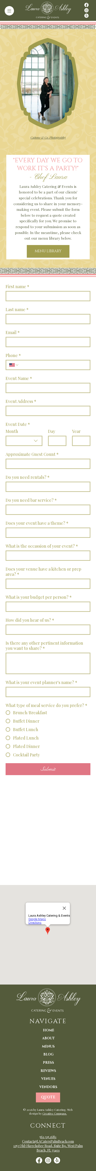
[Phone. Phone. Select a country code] (14, 365)
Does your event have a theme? (37, 523)
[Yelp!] (86, 16)
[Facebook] (86, 5)
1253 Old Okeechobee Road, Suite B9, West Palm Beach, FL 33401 (48, 1148)
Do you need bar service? (31, 500)
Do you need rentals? (28, 477)
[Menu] (9, 11)
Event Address (21, 401)
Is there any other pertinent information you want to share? (44, 645)
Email (13, 332)
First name (17, 286)
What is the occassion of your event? (42, 546)
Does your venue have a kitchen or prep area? (43, 571)
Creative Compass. (54, 1113)
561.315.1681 (48, 1137)
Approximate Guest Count (32, 454)
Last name (17, 309)
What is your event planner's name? (41, 682)
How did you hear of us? (30, 620)
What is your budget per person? (39, 597)
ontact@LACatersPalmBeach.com (49, 1141)
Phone (13, 355)
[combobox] (24, 441)
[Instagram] (86, 10)
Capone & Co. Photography (48, 137)
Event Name (19, 378)
